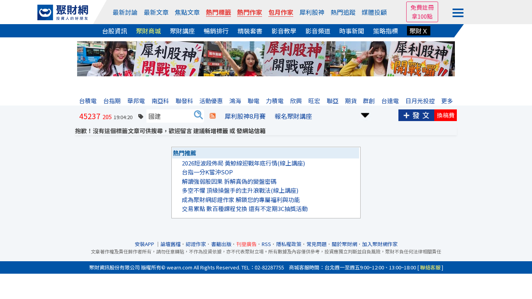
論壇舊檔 (170, 244)
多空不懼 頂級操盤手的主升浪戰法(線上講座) (240, 190)
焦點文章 (187, 12)
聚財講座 (182, 30)
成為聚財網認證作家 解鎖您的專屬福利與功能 (241, 199)
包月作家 (280, 12)
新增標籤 (216, 131)
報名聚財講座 (293, 116)
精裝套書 (250, 30)
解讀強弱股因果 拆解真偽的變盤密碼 (229, 181)
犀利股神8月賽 (245, 116)
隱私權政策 (288, 244)
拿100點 (422, 16)
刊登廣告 (246, 244)
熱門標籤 (218, 12)
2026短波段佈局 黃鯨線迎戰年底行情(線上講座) (243, 163)
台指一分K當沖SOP (207, 172)
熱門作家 (249, 12)
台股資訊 (114, 30)
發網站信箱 (251, 131)
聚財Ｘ (418, 30)
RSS (266, 244)
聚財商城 (148, 30)
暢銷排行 (216, 30)
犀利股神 (311, 12)
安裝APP (145, 244)
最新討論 (125, 12)
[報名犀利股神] (266, 58)
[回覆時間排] (365, 114)
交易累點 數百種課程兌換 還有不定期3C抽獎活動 (245, 208)
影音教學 (283, 30)
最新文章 (156, 12)
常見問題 (317, 244)
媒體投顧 (374, 12)
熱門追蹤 (343, 12)
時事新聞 (351, 30)
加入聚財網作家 (380, 244)
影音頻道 (317, 30)
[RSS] (213, 116)
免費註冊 (422, 7)
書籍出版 (221, 244)
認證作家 (196, 244)
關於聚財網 (344, 244)
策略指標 (385, 30)
